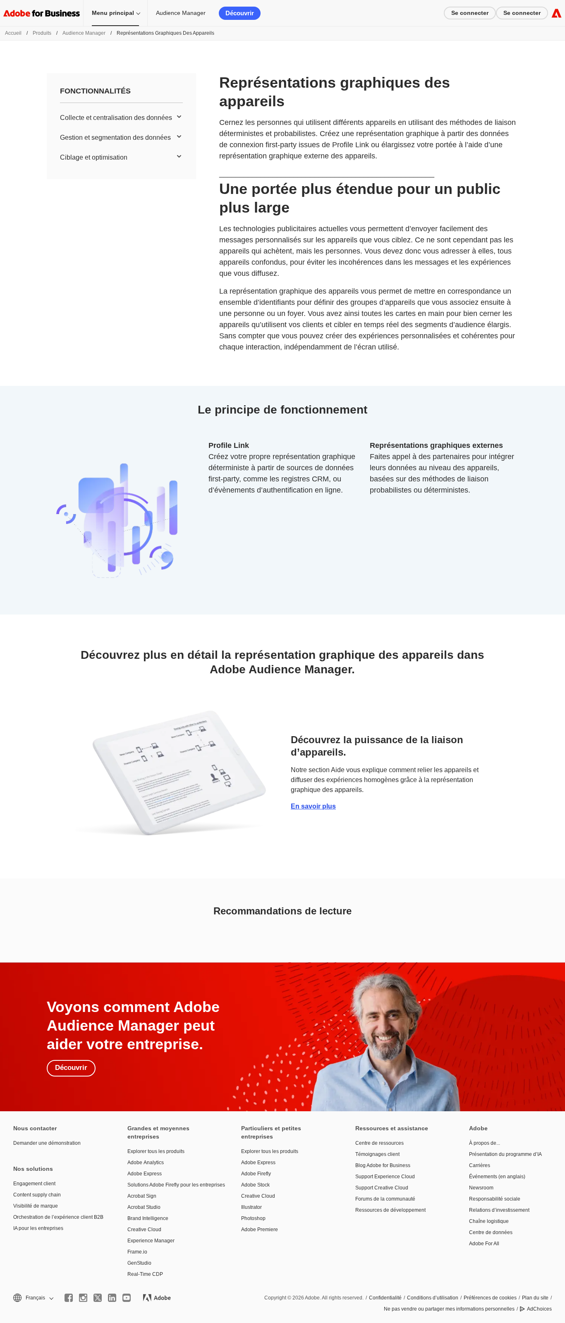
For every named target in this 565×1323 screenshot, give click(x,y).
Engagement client (34, 1184)
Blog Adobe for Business (382, 1165)
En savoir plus (313, 806)
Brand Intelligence (147, 1218)
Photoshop (253, 1218)
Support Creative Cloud (381, 1188)
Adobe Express (144, 1174)
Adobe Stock (255, 1185)
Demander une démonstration (47, 1143)
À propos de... (484, 1143)
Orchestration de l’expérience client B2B (58, 1217)
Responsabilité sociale (494, 1199)
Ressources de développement (390, 1210)
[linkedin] (112, 1298)
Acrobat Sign (141, 1196)
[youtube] (126, 1298)
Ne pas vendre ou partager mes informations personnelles (449, 1309)
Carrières (479, 1165)
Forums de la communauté (385, 1199)
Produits (42, 33)
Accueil (13, 33)
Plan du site (535, 1298)
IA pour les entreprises (38, 1228)
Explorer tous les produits (155, 1151)
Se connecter (469, 13)
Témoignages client (377, 1154)
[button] (32, 1298)
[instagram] (83, 1298)
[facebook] (69, 1298)
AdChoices (539, 1309)
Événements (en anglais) (497, 1176)
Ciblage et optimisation (93, 157)
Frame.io (137, 1252)
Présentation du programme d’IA (505, 1154)
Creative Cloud (144, 1229)
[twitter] (97, 1298)
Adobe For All (484, 1243)
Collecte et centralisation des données (116, 117)
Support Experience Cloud (385, 1176)
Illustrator (251, 1207)
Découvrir (239, 13)
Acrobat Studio (143, 1207)
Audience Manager (181, 13)
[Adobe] (556, 13)
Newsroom (481, 1188)
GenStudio (139, 1263)
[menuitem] (121, 118)
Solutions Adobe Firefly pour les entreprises (172, 1185)
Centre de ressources (379, 1143)
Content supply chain (37, 1195)
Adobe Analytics (145, 1162)
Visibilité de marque (35, 1206)
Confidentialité (385, 1298)
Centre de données (490, 1232)
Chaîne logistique (489, 1221)
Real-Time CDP (145, 1274)
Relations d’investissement (499, 1210)
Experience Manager (151, 1241)
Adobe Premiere (259, 1229)
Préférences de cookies (490, 1298)
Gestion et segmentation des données (115, 137)
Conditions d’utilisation (432, 1298)
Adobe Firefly (256, 1174)
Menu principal (113, 13)
